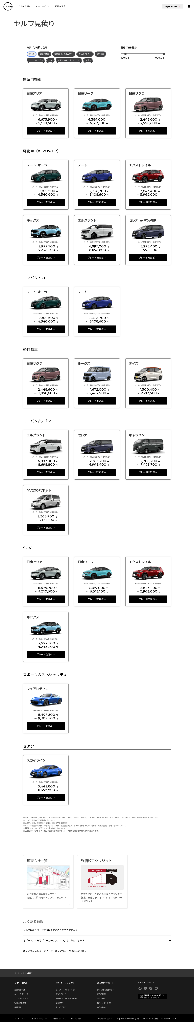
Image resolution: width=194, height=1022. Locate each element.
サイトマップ (19, 1018)
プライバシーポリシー (38, 1018)
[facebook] (140, 988)
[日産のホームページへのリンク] (8, 6)
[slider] (125, 54)
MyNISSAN (171, 6)
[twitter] (145, 988)
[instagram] (151, 988)
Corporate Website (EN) (127, 1018)
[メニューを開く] (189, 6)
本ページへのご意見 (150, 1018)
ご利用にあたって (59, 1018)
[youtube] (156, 988)
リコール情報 (76, 1018)
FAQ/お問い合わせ (104, 1018)
